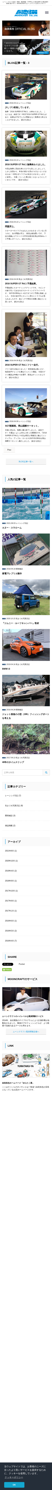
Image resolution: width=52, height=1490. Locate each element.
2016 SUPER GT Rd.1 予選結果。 (21, 283)
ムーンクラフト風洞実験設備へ (26, 1031)
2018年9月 (9, 881)
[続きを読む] (26, 120)
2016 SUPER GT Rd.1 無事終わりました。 (26, 164)
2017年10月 (10, 891)
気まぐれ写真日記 (26, 279)
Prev (9, 450)
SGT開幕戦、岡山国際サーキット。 (22, 425)
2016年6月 (9, 921)
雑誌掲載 (9, 825)
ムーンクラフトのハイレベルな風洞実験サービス (22, 1016)
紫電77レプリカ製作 (12, 573)
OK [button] (14, 1485)
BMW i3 (6, 669)
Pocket (22, 964)
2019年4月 (9, 871)
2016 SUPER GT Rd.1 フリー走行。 (22, 365)
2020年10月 (10, 861)
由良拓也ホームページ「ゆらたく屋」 (18, 1083)
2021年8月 (9, 851)
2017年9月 (9, 901)
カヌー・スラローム (12, 527)
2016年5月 (9, 931)
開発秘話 (19, 569)
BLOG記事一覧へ (26, 461)
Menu (46, 11)
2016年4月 (9, 941)
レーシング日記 (25, 103)
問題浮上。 (10, 226)
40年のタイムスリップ (13, 762)
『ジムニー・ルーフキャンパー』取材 (20, 623)
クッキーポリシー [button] (14, 1477)
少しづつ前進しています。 (18, 107)
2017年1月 (9, 911)
